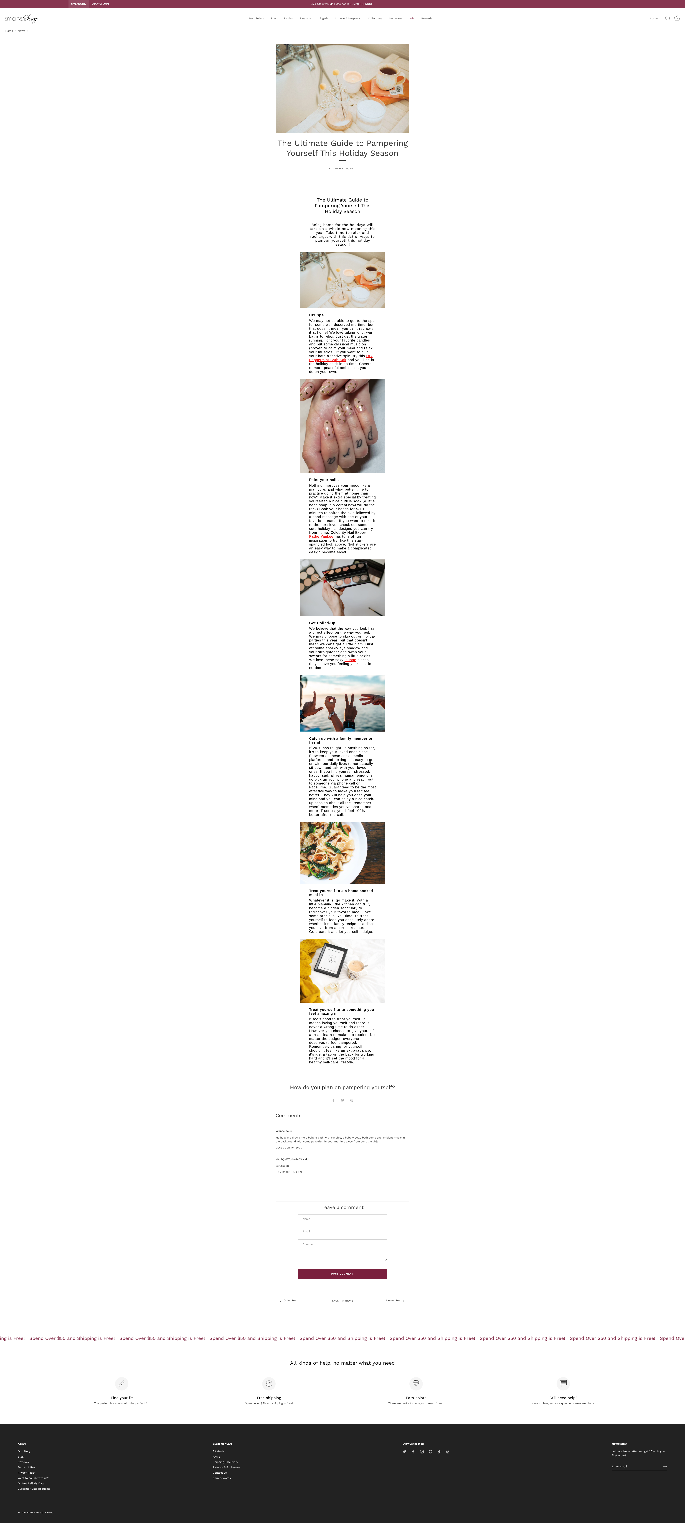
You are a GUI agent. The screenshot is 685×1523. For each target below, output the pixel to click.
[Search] (668, 18)
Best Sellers (256, 18)
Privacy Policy (26, 1472)
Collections (375, 18)
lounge (350, 660)
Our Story (24, 1451)
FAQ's (216, 1456)
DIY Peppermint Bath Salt (341, 358)
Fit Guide (219, 1451)
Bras (273, 18)
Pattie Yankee (321, 536)
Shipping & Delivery (225, 1462)
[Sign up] (665, 1467)
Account (655, 18)
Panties (288, 18)
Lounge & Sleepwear (348, 18)
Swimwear (395, 18)
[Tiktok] (439, 1451)
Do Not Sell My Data (31, 1483)
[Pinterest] (430, 1451)
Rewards (426, 18)
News (21, 30)
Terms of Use (26, 1467)
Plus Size (305, 18)
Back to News (342, 1300)
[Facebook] (413, 1451)
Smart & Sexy (33, 1512)
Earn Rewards (222, 1478)
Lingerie (323, 18)
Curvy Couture (100, 3)
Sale (411, 18)
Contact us (220, 1472)
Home (9, 30)
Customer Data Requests (34, 1488)
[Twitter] (404, 1451)
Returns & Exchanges (226, 1467)
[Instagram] (422, 1451)
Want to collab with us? (33, 1478)
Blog (21, 1456)
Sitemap (48, 1512)
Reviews (23, 1462)
